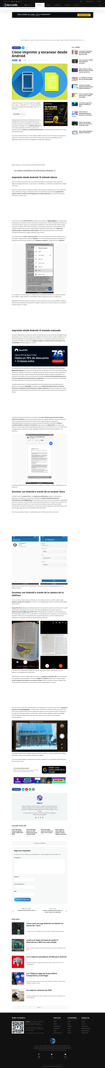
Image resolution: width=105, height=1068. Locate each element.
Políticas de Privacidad (47, 1047)
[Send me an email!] (40, 817)
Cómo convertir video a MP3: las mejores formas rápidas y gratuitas (60, 832)
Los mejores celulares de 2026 (39, 990)
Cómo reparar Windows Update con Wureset (85, 132)
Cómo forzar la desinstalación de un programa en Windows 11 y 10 (82, 114)
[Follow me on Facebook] (38, 817)
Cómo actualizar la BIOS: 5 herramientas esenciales (86, 61)
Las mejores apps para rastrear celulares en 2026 (85, 104)
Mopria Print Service (17, 370)
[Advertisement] (52, 29)
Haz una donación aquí (39, 1033)
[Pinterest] (19, 1)
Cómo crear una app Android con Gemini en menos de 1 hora (44, 924)
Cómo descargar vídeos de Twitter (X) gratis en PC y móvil (47, 831)
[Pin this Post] (26, 789)
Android (17, 8)
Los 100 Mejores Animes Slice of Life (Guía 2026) (86, 78)
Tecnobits (53, 1066)
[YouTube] (16, 1)
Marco (25, 60)
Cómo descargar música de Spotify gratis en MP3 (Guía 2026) (17, 832)
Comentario (17, 857)
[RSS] (21, 1)
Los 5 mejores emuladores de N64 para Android (46, 957)
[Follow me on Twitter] (36, 817)
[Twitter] (14, 1)
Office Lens (26, 612)
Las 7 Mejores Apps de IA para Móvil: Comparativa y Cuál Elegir (41, 974)
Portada (13, 8)
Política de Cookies (56, 1047)
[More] (26, 47)
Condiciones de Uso (38, 1047)
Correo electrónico (19, 884)
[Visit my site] (43, 817)
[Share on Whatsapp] (29, 789)
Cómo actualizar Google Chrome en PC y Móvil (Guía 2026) (86, 95)
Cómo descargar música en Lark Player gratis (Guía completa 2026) (31, 832)
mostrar (22, 114)
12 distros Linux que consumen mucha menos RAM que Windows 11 (86, 86)
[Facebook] (12, 1)
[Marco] (39, 798)
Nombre (16, 876)
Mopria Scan (28, 500)
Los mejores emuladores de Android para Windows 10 (34, 170)
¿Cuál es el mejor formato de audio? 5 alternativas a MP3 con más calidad (42, 941)
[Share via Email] (33, 789)
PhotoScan (26, 709)
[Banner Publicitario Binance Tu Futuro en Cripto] (56, 114)
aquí (83, 40)
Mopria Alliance (52, 221)
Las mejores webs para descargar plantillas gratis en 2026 (85, 52)
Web (15, 891)
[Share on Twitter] (23, 47)
